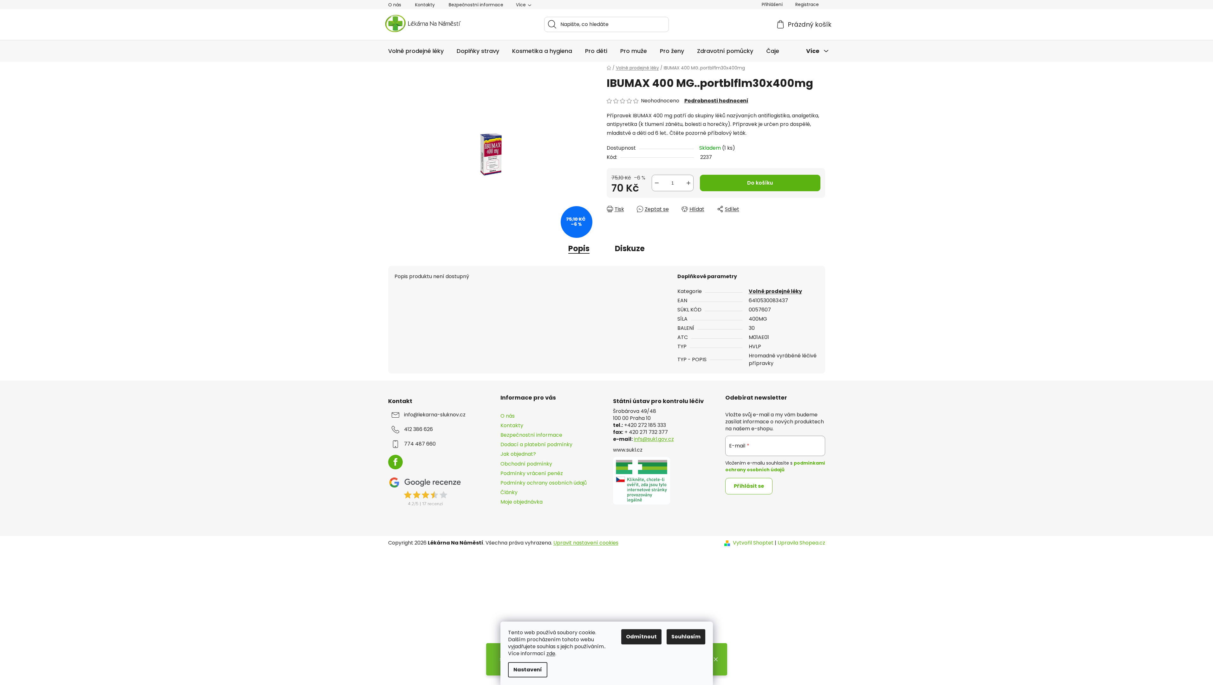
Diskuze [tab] (630, 248)
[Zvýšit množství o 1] (688, 183)
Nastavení (527, 669)
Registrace (807, 4)
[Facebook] (395, 462)
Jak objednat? (518, 454)
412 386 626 (418, 429)
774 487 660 (420, 443)
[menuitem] (416, 51)
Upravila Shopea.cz (801, 542)
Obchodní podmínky (526, 463)
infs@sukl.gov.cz (654, 439)
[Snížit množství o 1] (657, 183)
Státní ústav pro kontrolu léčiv (658, 401)
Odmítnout (641, 636)
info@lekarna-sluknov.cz (435, 414)
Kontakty (425, 5)
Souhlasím (686, 636)
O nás (394, 5)
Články (509, 492)
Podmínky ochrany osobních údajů (543, 482)
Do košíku (760, 182)
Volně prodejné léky (775, 291)
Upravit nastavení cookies (585, 542)
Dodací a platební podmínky (536, 444)
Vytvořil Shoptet (753, 542)
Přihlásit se (749, 486)
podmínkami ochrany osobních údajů (775, 466)
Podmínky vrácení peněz (531, 473)
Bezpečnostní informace (476, 5)
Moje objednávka (521, 502)
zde (550, 653)
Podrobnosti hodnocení (716, 100)
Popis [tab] (579, 248)
